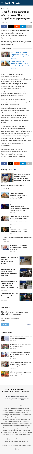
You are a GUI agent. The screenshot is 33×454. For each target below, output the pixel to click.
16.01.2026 (4, 22)
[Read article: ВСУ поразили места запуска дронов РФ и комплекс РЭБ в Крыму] (5, 338)
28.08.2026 (6, 241)
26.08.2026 (4, 265)
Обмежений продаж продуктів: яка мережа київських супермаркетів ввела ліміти (20, 373)
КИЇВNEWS (12, 2)
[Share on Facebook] (4, 26)
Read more (7, 188)
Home (2, 8)
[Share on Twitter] (11, 26)
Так (4, 320)
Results (28, 324)
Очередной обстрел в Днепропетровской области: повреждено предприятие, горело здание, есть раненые (21, 64)
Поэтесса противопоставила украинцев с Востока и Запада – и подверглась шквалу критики (20, 229)
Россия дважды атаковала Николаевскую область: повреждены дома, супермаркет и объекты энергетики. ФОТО (20, 207)
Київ (22, 258)
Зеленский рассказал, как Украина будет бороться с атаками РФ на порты (9, 296)
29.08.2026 (14, 58)
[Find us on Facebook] (13, 449)
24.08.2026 (4, 300)
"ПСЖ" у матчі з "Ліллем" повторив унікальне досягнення (20, 345)
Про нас (7, 389)
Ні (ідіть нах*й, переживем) (11, 318)
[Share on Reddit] (17, 26)
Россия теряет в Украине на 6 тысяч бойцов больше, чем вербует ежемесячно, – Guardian (20, 54)
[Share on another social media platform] (29, 26)
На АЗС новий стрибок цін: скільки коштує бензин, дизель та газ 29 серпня (20, 354)
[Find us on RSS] (18, 449)
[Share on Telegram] (23, 26)
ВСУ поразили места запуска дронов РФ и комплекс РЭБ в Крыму (21, 337)
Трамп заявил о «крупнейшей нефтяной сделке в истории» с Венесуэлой (19, 247)
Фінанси (23, 270)
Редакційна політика (7, 391)
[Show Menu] (2, 3)
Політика (24, 294)
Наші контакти (26, 391)
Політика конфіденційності (18, 389)
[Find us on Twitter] (16, 449)
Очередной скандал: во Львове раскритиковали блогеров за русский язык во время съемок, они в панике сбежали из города (20, 219)
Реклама (17, 391)
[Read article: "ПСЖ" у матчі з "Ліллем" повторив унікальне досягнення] (5, 346)
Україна (8, 8)
